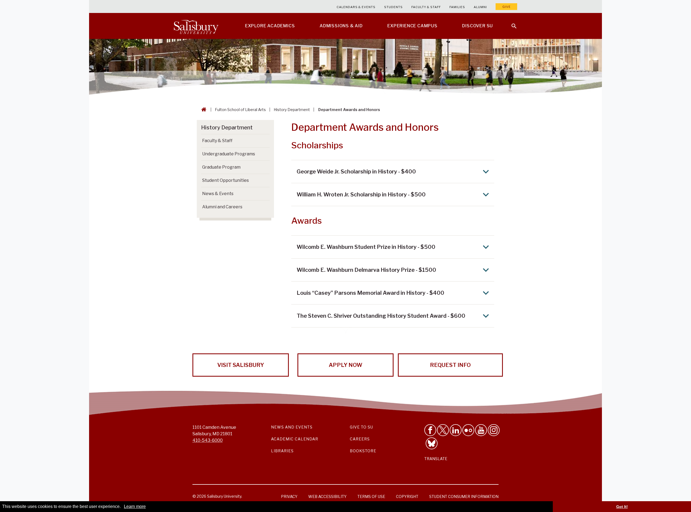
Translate (435, 458)
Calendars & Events (356, 7)
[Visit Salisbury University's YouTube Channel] (481, 430)
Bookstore (363, 451)
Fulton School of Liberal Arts (240, 109)
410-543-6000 (207, 440)
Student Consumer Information (464, 496)
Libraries (282, 451)
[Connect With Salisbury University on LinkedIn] (456, 430)
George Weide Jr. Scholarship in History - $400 (356, 171)
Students (393, 7)
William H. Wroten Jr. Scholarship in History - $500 (361, 194)
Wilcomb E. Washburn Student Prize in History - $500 (366, 247)
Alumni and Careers (222, 206)
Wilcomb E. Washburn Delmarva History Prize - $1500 (366, 270)
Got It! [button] (622, 506)
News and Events (292, 427)
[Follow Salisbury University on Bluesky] (432, 443)
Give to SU (361, 427)
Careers (360, 439)
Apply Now (345, 365)
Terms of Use (371, 496)
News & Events (217, 193)
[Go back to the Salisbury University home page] (203, 109)
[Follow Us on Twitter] (443, 430)
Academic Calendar (294, 439)
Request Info (450, 365)
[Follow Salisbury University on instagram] (494, 430)
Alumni (480, 7)
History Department (292, 109)
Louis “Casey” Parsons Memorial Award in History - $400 (370, 293)
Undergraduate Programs (228, 153)
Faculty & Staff (426, 7)
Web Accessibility (327, 496)
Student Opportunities (225, 180)
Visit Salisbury (240, 365)
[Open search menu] (510, 22)
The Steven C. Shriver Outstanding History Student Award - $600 (381, 316)
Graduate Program (221, 167)
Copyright (407, 496)
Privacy (289, 496)
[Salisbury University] (196, 26)
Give (506, 7)
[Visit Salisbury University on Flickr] (468, 430)
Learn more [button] (135, 506)
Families (457, 7)
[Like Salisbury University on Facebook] (430, 430)
